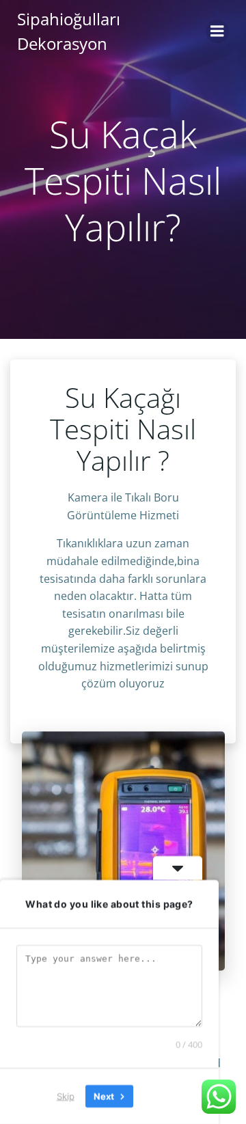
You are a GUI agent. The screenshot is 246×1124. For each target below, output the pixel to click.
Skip (65, 1096)
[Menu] (217, 31)
